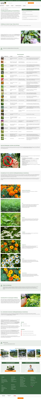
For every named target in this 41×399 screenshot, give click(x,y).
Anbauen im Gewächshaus (8, 7)
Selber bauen (21, 379)
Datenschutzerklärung (4, 379)
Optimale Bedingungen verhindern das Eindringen (27, 14)
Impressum (2, 382)
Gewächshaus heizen (22, 381)
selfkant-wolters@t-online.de (37, 0)
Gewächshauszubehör (18, 5)
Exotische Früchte (22, 384)
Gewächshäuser (13, 378)
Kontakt (2, 391)
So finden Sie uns (3, 387)
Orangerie (12, 380)
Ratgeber (24, 5)
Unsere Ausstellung (13, 386)
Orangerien (7, 5)
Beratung (2, 390)
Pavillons (12, 5)
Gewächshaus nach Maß (23, 385)
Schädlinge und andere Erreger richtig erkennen (27, 11)
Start (1, 7)
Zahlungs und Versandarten (4, 381)
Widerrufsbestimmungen (4, 380)
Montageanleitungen (13, 389)
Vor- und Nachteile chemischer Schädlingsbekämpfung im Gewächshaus (29, 19)
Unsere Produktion (13, 387)
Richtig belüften (22, 382)
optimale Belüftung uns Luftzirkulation (27, 158)
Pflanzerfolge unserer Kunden (23, 386)
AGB (1, 378)
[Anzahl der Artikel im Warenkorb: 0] (39, 3)
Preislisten (12, 388)
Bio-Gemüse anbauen (22, 383)
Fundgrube (2, 389)
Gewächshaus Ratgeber (22, 378)
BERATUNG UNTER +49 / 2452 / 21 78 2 (31, 362)
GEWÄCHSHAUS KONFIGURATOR (10, 362)
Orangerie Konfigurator (14, 381)
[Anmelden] (36, 3)
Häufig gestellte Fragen (4, 388)
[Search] (25, 3)
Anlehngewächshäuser (13, 379)
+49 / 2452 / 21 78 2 (31, 0)
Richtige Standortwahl (22, 380)
